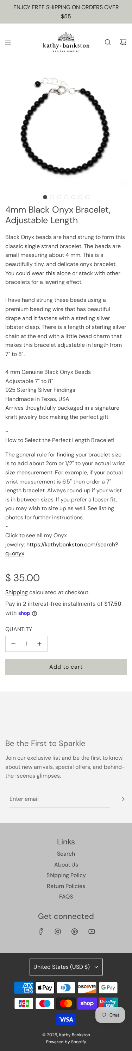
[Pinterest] (74, 931)
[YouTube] (91, 931)
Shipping (16, 592)
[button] (45, 197)
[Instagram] (57, 931)
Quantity (18, 629)
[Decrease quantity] (13, 643)
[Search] (107, 42)
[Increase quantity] (39, 643)
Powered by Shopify (66, 1042)
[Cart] (123, 42)
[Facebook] (41, 931)
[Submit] (123, 799)
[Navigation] (7, 42)
